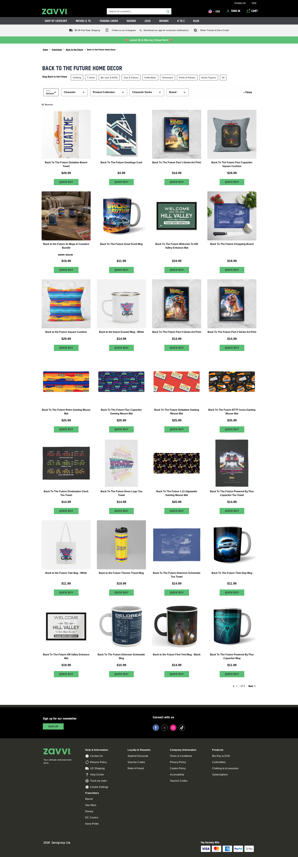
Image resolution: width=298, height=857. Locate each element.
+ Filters (247, 92)
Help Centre (97, 774)
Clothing (77, 77)
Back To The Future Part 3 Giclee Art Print (176, 332)
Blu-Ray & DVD (221, 756)
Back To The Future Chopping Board (232, 244)
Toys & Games (131, 77)
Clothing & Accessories (225, 768)
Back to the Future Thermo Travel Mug (121, 573)
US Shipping (97, 768)
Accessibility (177, 774)
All (223, 77)
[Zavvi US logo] (55, 11)
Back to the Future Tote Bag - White (66, 573)
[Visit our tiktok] (182, 728)
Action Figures (208, 77)
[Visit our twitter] (164, 728)
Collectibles (150, 77)
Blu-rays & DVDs (109, 77)
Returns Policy (98, 762)
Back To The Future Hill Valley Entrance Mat (66, 656)
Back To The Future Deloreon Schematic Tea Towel (177, 575)
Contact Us (96, 756)
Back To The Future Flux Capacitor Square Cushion (231, 164)
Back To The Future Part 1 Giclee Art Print (176, 162)
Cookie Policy (178, 768)
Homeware (167, 77)
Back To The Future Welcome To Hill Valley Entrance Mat (176, 246)
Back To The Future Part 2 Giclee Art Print (232, 332)
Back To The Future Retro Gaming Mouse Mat (66, 411)
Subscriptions (220, 774)
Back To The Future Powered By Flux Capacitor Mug (232, 656)
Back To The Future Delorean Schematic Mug (121, 656)
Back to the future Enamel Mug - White (121, 332)
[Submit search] (167, 11)
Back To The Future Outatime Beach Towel (66, 164)
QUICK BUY (66, 182)
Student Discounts (138, 756)
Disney (89, 811)
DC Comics (91, 817)
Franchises (57, 49)
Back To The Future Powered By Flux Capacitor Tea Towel (232, 493)
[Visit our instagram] (173, 728)
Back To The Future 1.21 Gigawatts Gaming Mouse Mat (176, 493)
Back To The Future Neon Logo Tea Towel (121, 493)
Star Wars (90, 805)
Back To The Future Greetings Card (121, 162)
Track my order (98, 780)
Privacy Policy (178, 762)
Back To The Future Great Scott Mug (121, 244)
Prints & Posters (187, 77)
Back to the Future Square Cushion (66, 332)
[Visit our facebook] (156, 728)
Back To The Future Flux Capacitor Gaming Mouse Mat (121, 411)
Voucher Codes (136, 762)
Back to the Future (74, 49)
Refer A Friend (136, 768)
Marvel (89, 799)
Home (45, 49)
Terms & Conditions (181, 756)
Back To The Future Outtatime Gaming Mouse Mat (176, 411)
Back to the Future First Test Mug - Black (177, 654)
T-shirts (91, 77)
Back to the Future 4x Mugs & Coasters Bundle (66, 246)
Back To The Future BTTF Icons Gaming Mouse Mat (231, 411)
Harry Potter (92, 823)
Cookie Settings (99, 787)
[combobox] (139, 11)
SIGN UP (53, 726)
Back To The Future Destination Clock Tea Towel (66, 493)
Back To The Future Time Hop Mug (232, 573)
